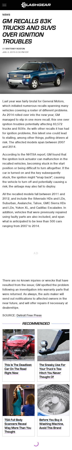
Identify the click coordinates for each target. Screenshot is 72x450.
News (6, 15)
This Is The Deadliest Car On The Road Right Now (18, 368)
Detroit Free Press (29, 315)
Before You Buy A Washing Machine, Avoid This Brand (51, 423)
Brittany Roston (15, 48)
